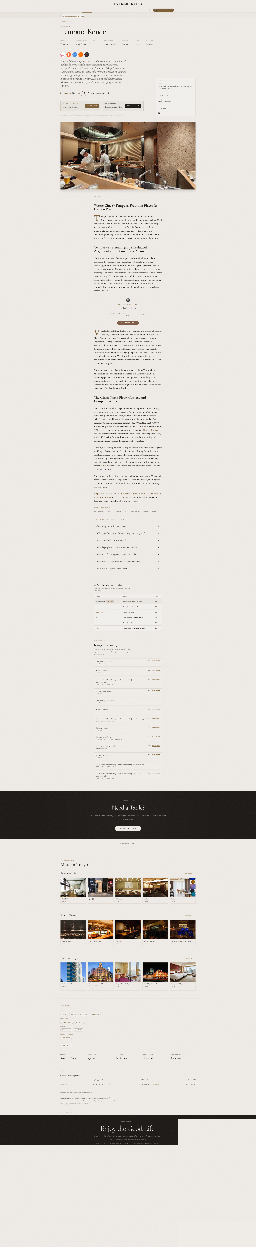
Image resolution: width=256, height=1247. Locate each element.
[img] (62, 54)
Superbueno (133, 1196)
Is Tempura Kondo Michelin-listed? (111, 540)
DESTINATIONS (67, 1207)
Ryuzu (97, 628)
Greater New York (67, 1211)
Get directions (162, 108)
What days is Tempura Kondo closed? (112, 568)
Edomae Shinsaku (150, 430)
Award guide (156, 661)
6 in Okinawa (122, 497)
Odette (64, 1199)
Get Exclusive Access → (164, 10)
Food (97, 1211)
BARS (104, 10)
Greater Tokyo (66, 1214)
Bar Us (131, 1199)
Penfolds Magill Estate (169, 1202)
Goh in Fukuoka (154, 494)
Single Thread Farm (68, 1190)
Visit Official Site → (128, 844)
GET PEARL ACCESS (128, 1151)
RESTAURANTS (87, 10)
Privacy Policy (167, 1226)
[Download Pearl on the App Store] (120, 1162)
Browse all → (190, 873)
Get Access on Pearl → (128, 323)
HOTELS (97, 10)
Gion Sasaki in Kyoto (121, 494)
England (64, 1217)
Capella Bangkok (101, 1190)
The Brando (99, 1202)
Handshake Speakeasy (136, 1190)
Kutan (97, 617)
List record (156, 736)
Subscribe (142, 1177)
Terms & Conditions (169, 1229)
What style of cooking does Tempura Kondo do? (116, 554)
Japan (68, 26)
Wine (97, 1214)
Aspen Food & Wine (135, 1211)
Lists (164, 1217)
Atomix (64, 1196)
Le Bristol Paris (100, 1199)
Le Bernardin (66, 1193)
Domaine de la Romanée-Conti (172, 1193)
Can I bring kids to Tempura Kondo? (111, 526)
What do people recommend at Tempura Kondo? (116, 547)
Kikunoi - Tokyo (100, 612)
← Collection (66, 21)
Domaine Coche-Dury (169, 1199)
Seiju (105, 466)
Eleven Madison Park (68, 1202)
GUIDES (131, 10)
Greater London (66, 1223)
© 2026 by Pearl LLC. (128, 1238)
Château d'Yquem (168, 1190)
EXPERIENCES (122, 10)
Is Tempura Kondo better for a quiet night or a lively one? (120, 533)
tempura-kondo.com (164, 102)
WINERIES (111, 10)
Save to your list (97, 93)
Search (165, 1214)
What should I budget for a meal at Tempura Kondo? (118, 561)
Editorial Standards (168, 1223)
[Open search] (150, 10)
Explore (165, 1211)
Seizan (97, 623)
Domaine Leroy (167, 1196)
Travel (97, 1217)
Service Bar (132, 1193)
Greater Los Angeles (68, 1220)
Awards (165, 1220)
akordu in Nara (139, 494)
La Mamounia (99, 1193)
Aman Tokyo (99, 1196)
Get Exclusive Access (128, 828)
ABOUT (165, 1207)
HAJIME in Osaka (102, 494)
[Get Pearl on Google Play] (135, 1162)
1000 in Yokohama (102, 497)
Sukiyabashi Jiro (100, 607)
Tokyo (62, 26)
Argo (130, 1202)
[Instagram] (128, 1241)
